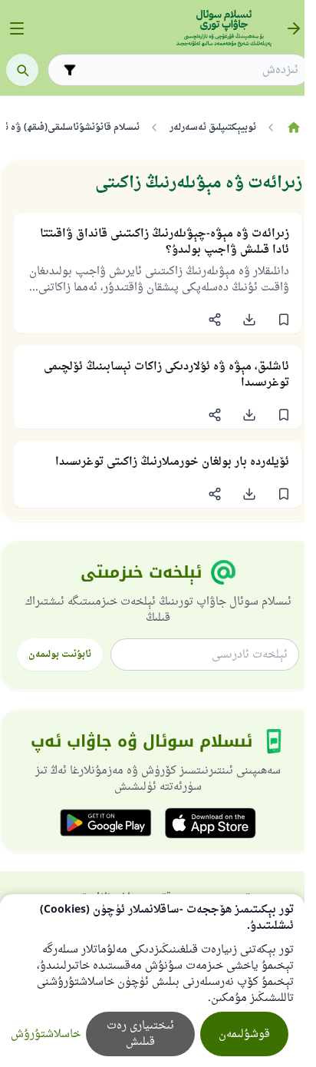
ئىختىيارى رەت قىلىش (140, 1034)
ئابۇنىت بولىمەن (59, 654)
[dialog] (152, 980)
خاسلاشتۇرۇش (46, 1034)
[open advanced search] (70, 70)
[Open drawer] (17, 28)
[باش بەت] (293, 127)
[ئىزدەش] (22, 70)
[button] (283, 319)
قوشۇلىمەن (244, 1034)
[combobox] (189, 70)
